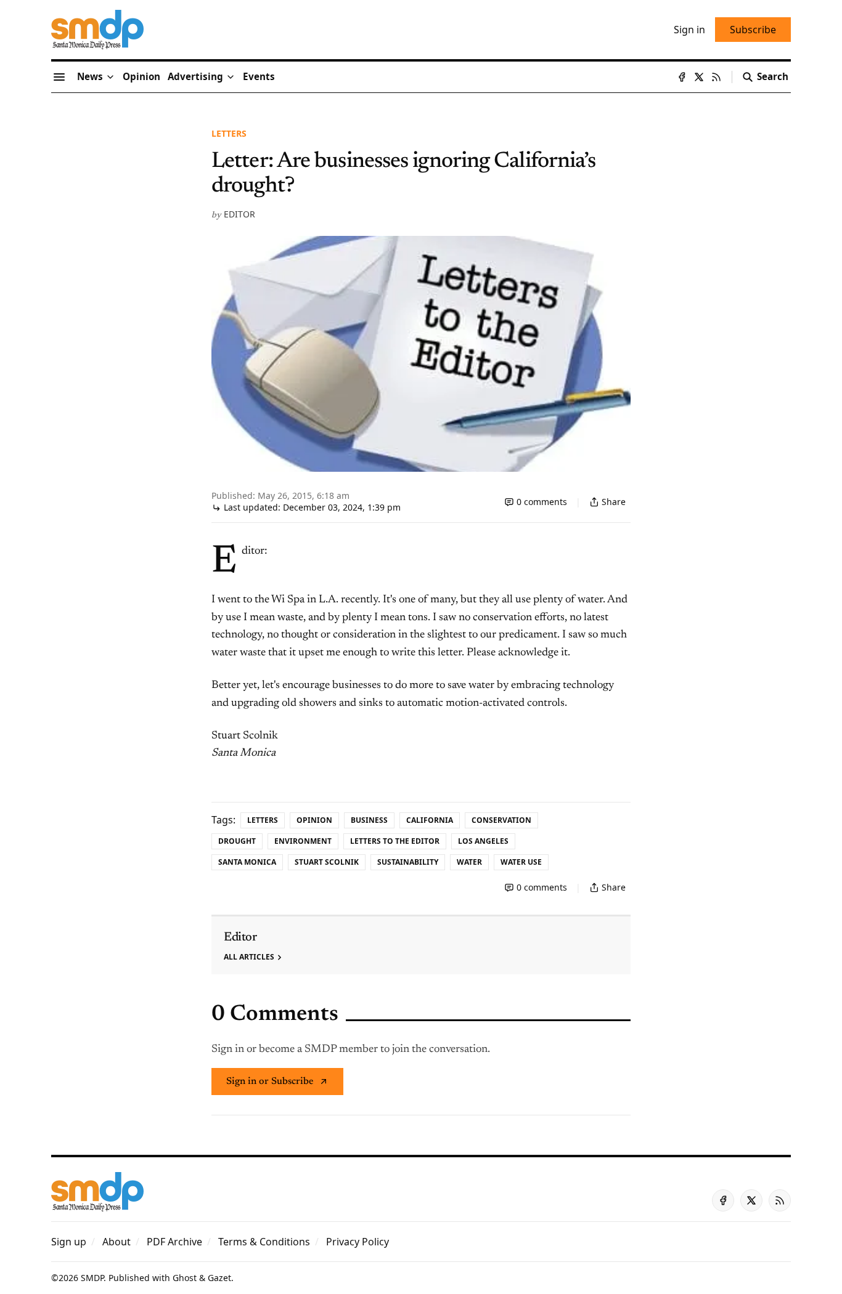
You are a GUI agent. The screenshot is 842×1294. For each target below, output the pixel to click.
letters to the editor (394, 841)
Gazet (219, 1278)
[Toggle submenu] (110, 77)
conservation (501, 820)
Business (369, 820)
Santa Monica (247, 862)
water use (521, 862)
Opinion (314, 820)
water (469, 862)
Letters (229, 133)
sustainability (407, 862)
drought (237, 841)
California (429, 820)
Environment (303, 841)
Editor (239, 214)
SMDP (92, 1278)
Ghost (185, 1278)
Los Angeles (483, 841)
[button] (195, 77)
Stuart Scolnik (327, 862)
